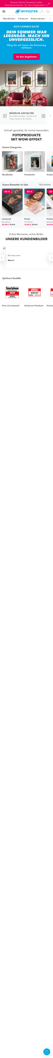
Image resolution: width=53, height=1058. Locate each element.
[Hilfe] (46, 1051)
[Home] (26, 11)
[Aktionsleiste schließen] (49, 3)
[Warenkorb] (48, 11)
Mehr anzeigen (45, 184)
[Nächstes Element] (49, 18)
